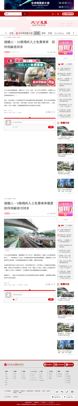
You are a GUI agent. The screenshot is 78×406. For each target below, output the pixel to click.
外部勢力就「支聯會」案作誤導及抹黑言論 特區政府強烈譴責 (65, 110)
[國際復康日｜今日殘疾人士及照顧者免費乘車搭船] (65, 166)
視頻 (15, 371)
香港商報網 (16, 391)
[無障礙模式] (58, 14)
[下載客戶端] (63, 14)
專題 (59, 371)
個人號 (50, 376)
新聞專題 (60, 374)
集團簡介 (50, 365)
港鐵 (10, 112)
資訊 (67, 371)
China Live (34, 377)
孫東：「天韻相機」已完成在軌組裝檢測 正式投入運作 (65, 79)
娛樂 (41, 378)
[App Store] (56, 397)
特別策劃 (60, 376)
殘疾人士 (14, 112)
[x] (54, 112)
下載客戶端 (69, 14)
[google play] (68, 397)
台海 (6, 380)
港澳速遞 (68, 380)
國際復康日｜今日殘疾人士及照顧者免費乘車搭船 (65, 172)
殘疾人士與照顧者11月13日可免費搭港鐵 (65, 155)
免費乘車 (20, 285)
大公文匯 (39, 23)
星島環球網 (37, 391)
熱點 (15, 374)
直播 (15, 376)
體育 (41, 376)
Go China (34, 371)
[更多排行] (59, 64)
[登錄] (53, 14)
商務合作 (44, 402)
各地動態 (68, 378)
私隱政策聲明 (28, 402)
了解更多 (65, 58)
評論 (50, 127)
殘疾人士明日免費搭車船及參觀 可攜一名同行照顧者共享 (65, 190)
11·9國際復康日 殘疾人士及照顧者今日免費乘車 (65, 137)
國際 (6, 382)
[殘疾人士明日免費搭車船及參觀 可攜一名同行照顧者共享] (65, 183)
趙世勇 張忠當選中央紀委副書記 (65, 84)
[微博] (47, 112)
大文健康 (68, 382)
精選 (15, 378)
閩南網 (15, 392)
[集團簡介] (45, 365)
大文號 (51, 371)
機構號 (50, 378)
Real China (34, 380)
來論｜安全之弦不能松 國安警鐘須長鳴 (66, 100)
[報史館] (67, 365)
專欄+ (67, 374)
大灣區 (6, 378)
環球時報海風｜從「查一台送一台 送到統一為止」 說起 (65, 105)
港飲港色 (42, 380)
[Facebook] (52, 112)
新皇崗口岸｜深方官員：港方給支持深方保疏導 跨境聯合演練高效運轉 (65, 90)
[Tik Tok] (67, 391)
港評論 (24, 378)
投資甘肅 (15, 396)
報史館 (71, 365)
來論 (24, 376)
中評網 (43, 391)
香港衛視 (22, 391)
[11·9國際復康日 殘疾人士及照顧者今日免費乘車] (65, 131)
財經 (6, 384)
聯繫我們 (36, 402)
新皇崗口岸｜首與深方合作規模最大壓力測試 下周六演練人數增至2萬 (66, 74)
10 (58, 115)
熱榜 (62, 64)
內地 (6, 376)
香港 (18, 37)
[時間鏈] (66, 64)
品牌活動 (61, 365)
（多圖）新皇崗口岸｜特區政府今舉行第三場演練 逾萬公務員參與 (65, 69)
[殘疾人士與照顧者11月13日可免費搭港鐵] (65, 148)
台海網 (20, 392)
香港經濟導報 (29, 391)
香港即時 (7, 52)
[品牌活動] (56, 365)
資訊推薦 (68, 376)
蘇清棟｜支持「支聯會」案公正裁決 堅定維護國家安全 (65, 95)
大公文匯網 (7, 37)
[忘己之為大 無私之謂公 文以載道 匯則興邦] (66, 24)
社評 (24, 374)
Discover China (33, 374)
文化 (41, 374)
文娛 (41, 371)
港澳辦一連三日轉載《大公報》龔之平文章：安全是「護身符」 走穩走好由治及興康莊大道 (66, 116)
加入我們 (51, 402)
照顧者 (20, 112)
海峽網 (48, 391)
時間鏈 (70, 64)
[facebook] (52, 284)
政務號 (50, 374)
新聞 (14, 37)
